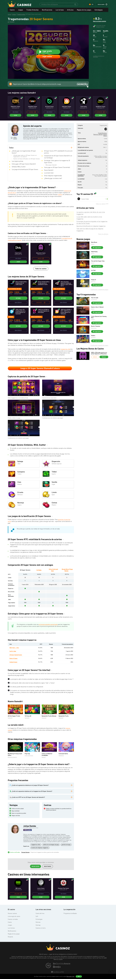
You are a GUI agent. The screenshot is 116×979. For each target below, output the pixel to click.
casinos (60, 194)
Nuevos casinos (12, 913)
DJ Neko (39, 570)
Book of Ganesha (95, 326)
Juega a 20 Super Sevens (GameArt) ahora (40, 368)
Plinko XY (93, 279)
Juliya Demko (15, 137)
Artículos (70, 10)
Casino (12, 10)
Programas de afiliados (70, 913)
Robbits (93, 335)
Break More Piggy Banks (67, 570)
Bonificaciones (47, 10)
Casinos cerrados (13, 919)
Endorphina (94, 328)
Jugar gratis (98, 247)
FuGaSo (93, 319)
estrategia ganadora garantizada (48, 624)
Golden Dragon (13, 662)
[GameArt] (105, 129)
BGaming (93, 281)
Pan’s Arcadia (94, 297)
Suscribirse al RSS (58, 972)
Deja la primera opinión (99, 21)
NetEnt (92, 244)
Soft (37, 916)
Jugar (15, 115)
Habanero (61, 755)
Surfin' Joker (13, 651)
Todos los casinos (41, 268)
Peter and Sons (29, 755)
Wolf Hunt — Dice (14, 647)
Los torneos (60, 10)
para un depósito (36, 289)
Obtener (18, 298)
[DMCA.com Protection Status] (57, 967)
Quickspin (93, 337)
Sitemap (38, 925)
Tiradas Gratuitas (32, 10)
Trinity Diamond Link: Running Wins (98, 317)
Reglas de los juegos (84, 10)
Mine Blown (94, 242)
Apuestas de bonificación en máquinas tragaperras (91, 226)
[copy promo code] (35, 112)
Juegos (20, 10)
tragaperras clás (65, 349)
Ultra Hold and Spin (53, 570)
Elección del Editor (14, 289)
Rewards (10, 937)
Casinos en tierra (40, 928)
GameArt (10, 718)
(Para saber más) (70, 976)
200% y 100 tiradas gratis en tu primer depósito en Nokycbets (99, 353)
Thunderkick (94, 299)
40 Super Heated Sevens (16, 654)
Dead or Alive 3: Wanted (97, 307)
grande (11, 316)
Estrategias (99, 10)
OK (79, 976)
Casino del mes (40, 913)
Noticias (38, 922)
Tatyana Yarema (25, 852)
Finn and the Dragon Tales (98, 261)
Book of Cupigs (13, 658)
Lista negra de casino (14, 916)
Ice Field (93, 270)
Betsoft (44, 757)
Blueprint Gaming (12, 757)
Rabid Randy (94, 251)
